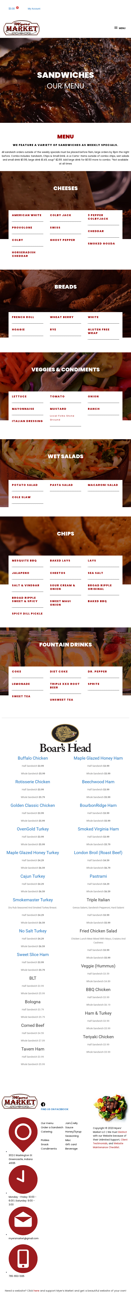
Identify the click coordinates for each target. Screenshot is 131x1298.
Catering (46, 1131)
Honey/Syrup (73, 1131)
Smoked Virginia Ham (98, 829)
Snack (44, 1144)
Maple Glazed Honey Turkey (32, 852)
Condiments (49, 1148)
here (36, 1290)
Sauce (69, 1127)
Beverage (71, 1148)
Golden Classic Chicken (33, 805)
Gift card (71, 1144)
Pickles (45, 1140)
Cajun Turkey (32, 876)
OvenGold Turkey (33, 829)
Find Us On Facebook (54, 1109)
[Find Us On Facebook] (43, 1104)
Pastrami (98, 876)
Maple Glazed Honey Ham (98, 758)
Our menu (47, 1123)
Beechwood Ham (98, 781)
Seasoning (72, 1136)
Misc (68, 1140)
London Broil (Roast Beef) (98, 852)
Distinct (122, 1132)
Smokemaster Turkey (33, 899)
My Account (34, 8)
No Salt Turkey (33, 930)
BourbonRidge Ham (98, 805)
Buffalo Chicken (33, 758)
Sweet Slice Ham (33, 954)
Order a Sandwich (52, 1127)
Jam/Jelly (71, 1123)
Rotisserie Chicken (32, 781)
